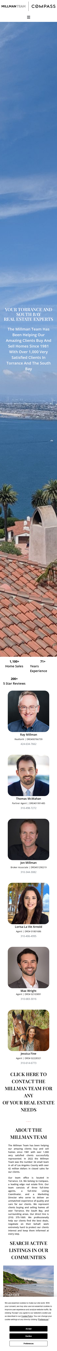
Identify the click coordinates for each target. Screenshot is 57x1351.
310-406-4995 (28, 936)
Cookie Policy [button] (27, 1316)
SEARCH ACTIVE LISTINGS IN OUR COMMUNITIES (28, 1250)
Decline (28, 1336)
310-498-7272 (28, 808)
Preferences (29, 1344)
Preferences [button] (43, 1319)
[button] (28, 17)
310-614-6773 (28, 1063)
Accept (29, 1329)
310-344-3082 (28, 872)
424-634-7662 (28, 744)
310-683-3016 (28, 999)
